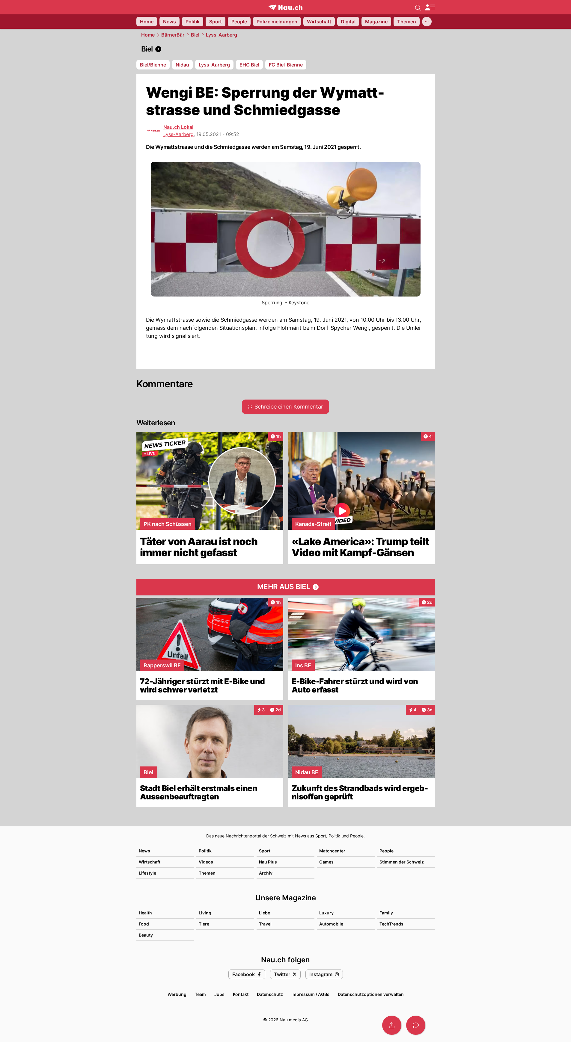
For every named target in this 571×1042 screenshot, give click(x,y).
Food (144, 923)
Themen (207, 872)
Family (386, 912)
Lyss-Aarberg (221, 35)
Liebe (264, 912)
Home (148, 35)
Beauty (146, 934)
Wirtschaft (149, 861)
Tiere (204, 923)
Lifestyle (147, 872)
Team (200, 994)
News (144, 850)
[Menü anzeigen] (430, 7)
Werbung (177, 994)
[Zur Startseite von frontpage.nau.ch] (285, 7)
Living (205, 912)
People (386, 850)
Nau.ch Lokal (178, 127)
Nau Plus (268, 861)
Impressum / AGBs (310, 994)
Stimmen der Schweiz (401, 861)
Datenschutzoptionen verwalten (371, 994)
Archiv (265, 872)
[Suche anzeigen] (418, 7)
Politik (205, 850)
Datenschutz (270, 994)
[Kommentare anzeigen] (415, 1025)
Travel (265, 923)
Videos (206, 861)
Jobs (219, 994)
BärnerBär (172, 35)
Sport (264, 850)
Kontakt (240, 994)
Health (145, 912)
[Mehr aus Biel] (285, 587)
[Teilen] (391, 1025)
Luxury (326, 912)
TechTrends (391, 923)
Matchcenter (332, 850)
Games (326, 861)
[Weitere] (427, 21)
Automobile (331, 923)
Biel (195, 35)
